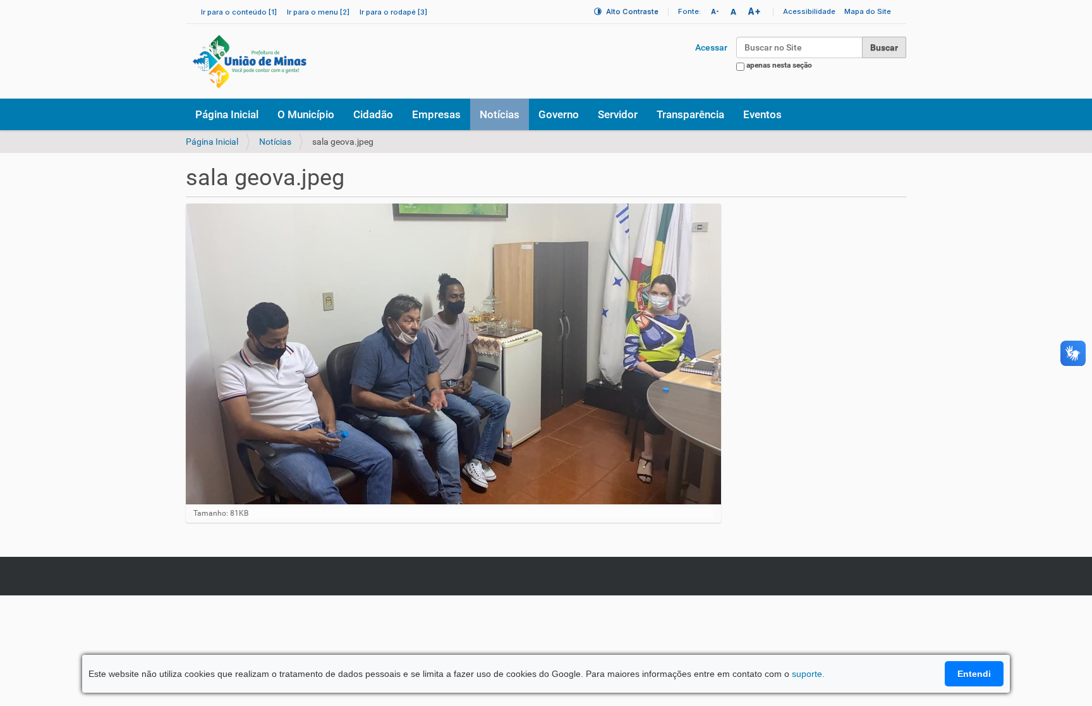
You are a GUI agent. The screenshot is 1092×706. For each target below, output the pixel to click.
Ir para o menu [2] (318, 12)
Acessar (711, 47)
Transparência (690, 114)
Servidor (618, 114)
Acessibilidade (809, 11)
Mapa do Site (867, 11)
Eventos (762, 114)
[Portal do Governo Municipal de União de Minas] (284, 61)
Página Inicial (226, 114)
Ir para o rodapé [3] (393, 12)
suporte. (808, 674)
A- (715, 11)
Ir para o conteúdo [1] (239, 12)
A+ (754, 11)
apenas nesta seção (779, 65)
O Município (305, 114)
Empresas (436, 114)
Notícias (499, 114)
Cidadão (373, 114)
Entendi (974, 674)
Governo (558, 114)
